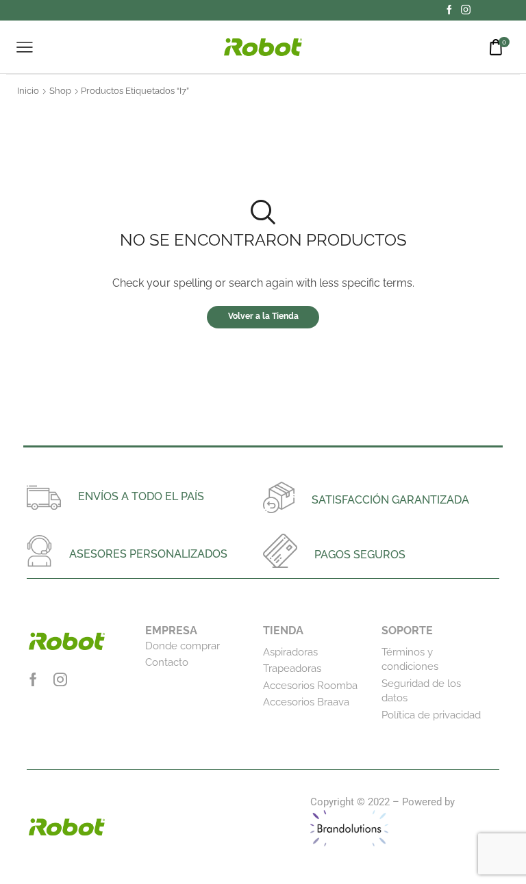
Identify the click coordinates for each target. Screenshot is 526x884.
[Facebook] (449, 10)
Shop (60, 91)
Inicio (28, 91)
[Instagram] (466, 10)
